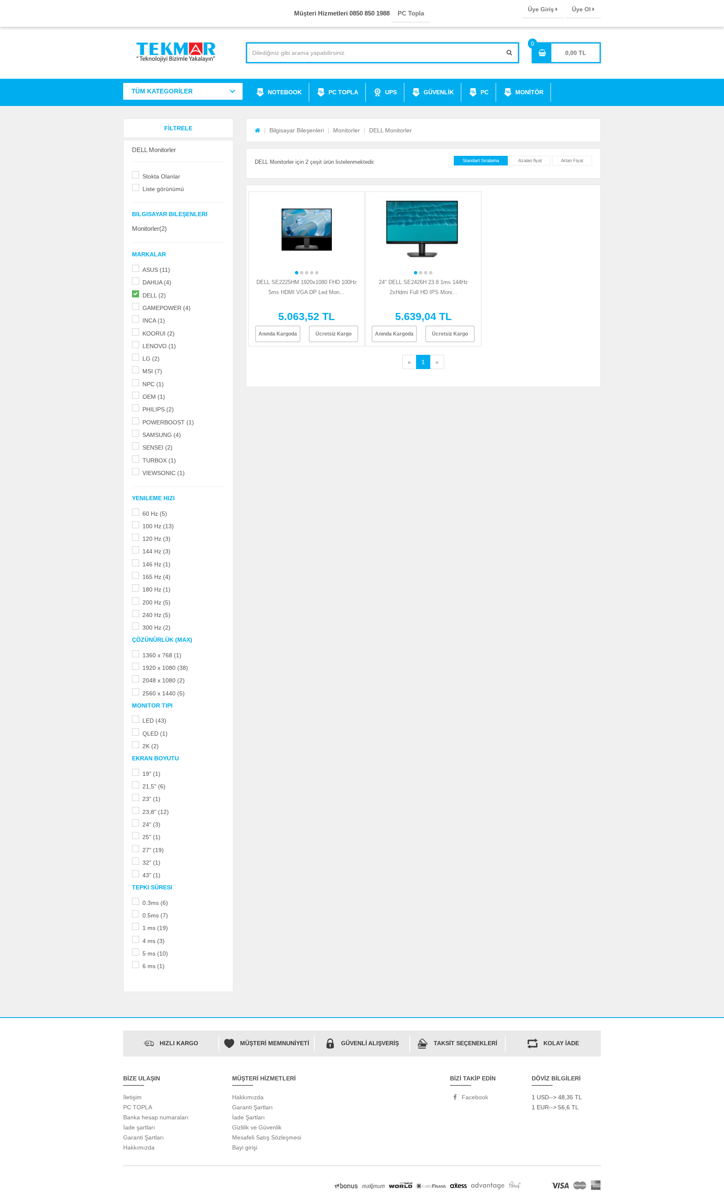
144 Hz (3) (156, 551)
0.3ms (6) (155, 902)
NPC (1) (153, 384)
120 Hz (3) (156, 538)
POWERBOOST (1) (168, 422)
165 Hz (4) (156, 577)
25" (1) (151, 837)
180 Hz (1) (156, 589)
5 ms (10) (155, 953)
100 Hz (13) (158, 526)
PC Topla (411, 13)
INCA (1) (153, 320)
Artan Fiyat (572, 160)
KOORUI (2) (158, 333)
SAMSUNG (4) (161, 434)
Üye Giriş (542, 9)
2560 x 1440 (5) (163, 693)
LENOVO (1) (159, 346)
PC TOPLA (343, 92)
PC (485, 92)
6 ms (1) (153, 966)
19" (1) (151, 773)
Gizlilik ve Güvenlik (257, 1127)
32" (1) (151, 862)
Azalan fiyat (530, 160)
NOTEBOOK (285, 92)
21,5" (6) (153, 786)
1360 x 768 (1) (161, 655)
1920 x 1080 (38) (165, 667)
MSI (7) (152, 371)
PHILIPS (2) (158, 409)
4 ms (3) (153, 941)
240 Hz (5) (156, 615)
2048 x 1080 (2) (163, 680)
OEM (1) (153, 396)
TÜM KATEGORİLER (162, 91)
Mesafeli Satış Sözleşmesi (266, 1137)
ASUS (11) (156, 269)
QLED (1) (155, 733)
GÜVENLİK (439, 92)
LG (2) (151, 358)
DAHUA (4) (156, 282)
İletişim (132, 1097)
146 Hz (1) (156, 564)
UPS (391, 92)
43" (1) (151, 875)
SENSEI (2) (157, 447)
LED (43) (154, 720)
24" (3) (151, 824)
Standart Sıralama (481, 160)
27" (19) (153, 850)
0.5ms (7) (155, 915)
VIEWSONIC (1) (163, 473)
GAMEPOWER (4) (166, 308)
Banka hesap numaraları (156, 1117)
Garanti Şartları (143, 1137)
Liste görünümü (163, 189)
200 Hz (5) (156, 602)
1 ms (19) (155, 928)
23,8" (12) (155, 812)
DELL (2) (154, 295)
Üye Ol (582, 9)
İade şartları (139, 1127)
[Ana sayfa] (257, 130)
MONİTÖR (529, 92)
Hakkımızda (139, 1147)
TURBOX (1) (159, 460)
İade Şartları (248, 1117)
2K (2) (150, 746)
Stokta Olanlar (161, 176)
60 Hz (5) (154, 513)
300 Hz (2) (156, 627)
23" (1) (151, 799)
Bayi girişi (244, 1147)
